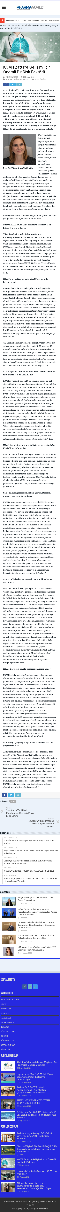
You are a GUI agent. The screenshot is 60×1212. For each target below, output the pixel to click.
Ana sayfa (7, 25)
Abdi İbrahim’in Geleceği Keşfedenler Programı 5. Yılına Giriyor (37, 1063)
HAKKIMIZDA (7, 1022)
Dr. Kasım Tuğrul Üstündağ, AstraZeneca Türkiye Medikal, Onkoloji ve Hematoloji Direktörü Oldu (36, 925)
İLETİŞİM (5, 1027)
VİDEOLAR (5, 1049)
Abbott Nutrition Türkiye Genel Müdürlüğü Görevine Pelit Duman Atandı (37, 948)
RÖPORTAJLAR (8, 1040)
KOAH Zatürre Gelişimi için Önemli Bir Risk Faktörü (36, 1160)
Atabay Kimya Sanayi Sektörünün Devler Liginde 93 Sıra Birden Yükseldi (35, 1136)
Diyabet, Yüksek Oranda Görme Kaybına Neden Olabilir (41, 822)
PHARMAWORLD (12, 77)
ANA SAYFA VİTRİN (22, 25)
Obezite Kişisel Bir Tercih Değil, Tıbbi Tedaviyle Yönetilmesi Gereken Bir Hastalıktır (37, 1149)
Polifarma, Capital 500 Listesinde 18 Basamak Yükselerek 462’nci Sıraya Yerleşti (37, 1115)
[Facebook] (24, 986)
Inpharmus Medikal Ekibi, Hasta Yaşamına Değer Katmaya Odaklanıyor (35, 1077)
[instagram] (35, 986)
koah (13, 801)
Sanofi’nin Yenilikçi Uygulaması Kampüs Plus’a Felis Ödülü (20, 812)
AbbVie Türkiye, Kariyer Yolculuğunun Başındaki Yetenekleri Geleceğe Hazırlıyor (34, 1186)
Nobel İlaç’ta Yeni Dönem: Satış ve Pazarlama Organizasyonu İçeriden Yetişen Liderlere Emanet (37, 912)
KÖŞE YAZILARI (8, 1031)
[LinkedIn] (30, 986)
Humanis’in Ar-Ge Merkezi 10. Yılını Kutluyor (37, 1172)
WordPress (21, 1201)
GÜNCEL (5, 1013)
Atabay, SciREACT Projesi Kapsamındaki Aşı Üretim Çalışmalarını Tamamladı (31, 1090)
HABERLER (25, 79)
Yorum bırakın (40, 79)
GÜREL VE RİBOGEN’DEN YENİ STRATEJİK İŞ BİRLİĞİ (33, 1101)
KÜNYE (4, 1036)
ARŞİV (4, 1004)
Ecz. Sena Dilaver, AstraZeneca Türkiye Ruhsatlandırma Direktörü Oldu (36, 936)
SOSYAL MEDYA (8, 1045)
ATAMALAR (6, 1008)
